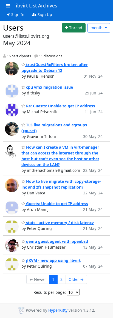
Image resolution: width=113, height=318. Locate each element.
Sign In (17, 14)
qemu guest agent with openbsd (56, 241)
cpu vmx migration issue (49, 87)
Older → (76, 279)
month (97, 27)
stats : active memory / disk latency (59, 222)
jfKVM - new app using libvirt (53, 260)
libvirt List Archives (36, 5)
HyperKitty (57, 310)
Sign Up (44, 14)
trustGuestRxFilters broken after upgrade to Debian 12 (54, 67)
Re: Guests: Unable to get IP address (60, 105)
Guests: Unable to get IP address (56, 203)
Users (13, 27)
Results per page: (49, 292)
